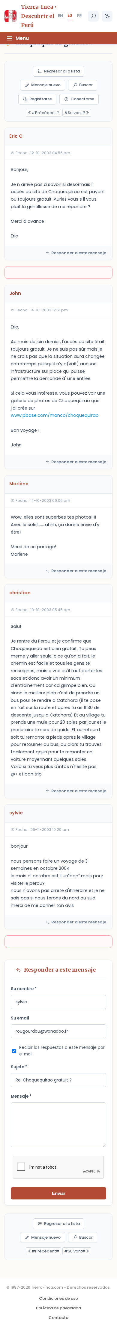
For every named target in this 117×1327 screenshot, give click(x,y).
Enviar (58, 1193)
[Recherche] (93, 16)
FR (79, 16)
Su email (20, 1018)
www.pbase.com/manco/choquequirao (55, 415)
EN (60, 16)
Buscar (86, 85)
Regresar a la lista (62, 71)
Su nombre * (24, 989)
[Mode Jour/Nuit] (107, 16)
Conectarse (82, 99)
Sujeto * (19, 1067)
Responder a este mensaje (78, 253)
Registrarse (40, 99)
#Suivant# (75, 113)
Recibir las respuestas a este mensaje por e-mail (62, 1051)
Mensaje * (21, 1096)
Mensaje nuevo (46, 85)
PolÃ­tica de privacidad (58, 1308)
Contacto (58, 1317)
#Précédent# (45, 113)
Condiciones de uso (58, 1298)
